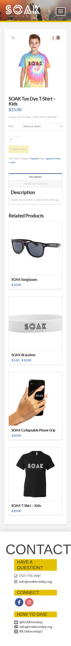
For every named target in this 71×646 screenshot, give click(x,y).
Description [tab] (35, 176)
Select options (36, 344)
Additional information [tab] (35, 183)
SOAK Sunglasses (24, 279)
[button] (60, 11)
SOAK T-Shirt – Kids (26, 505)
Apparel (35, 158)
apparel (50, 158)
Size (11, 126)
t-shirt (12, 162)
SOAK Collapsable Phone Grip (33, 430)
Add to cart (18, 149)
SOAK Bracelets (23, 355)
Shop (57, 158)
